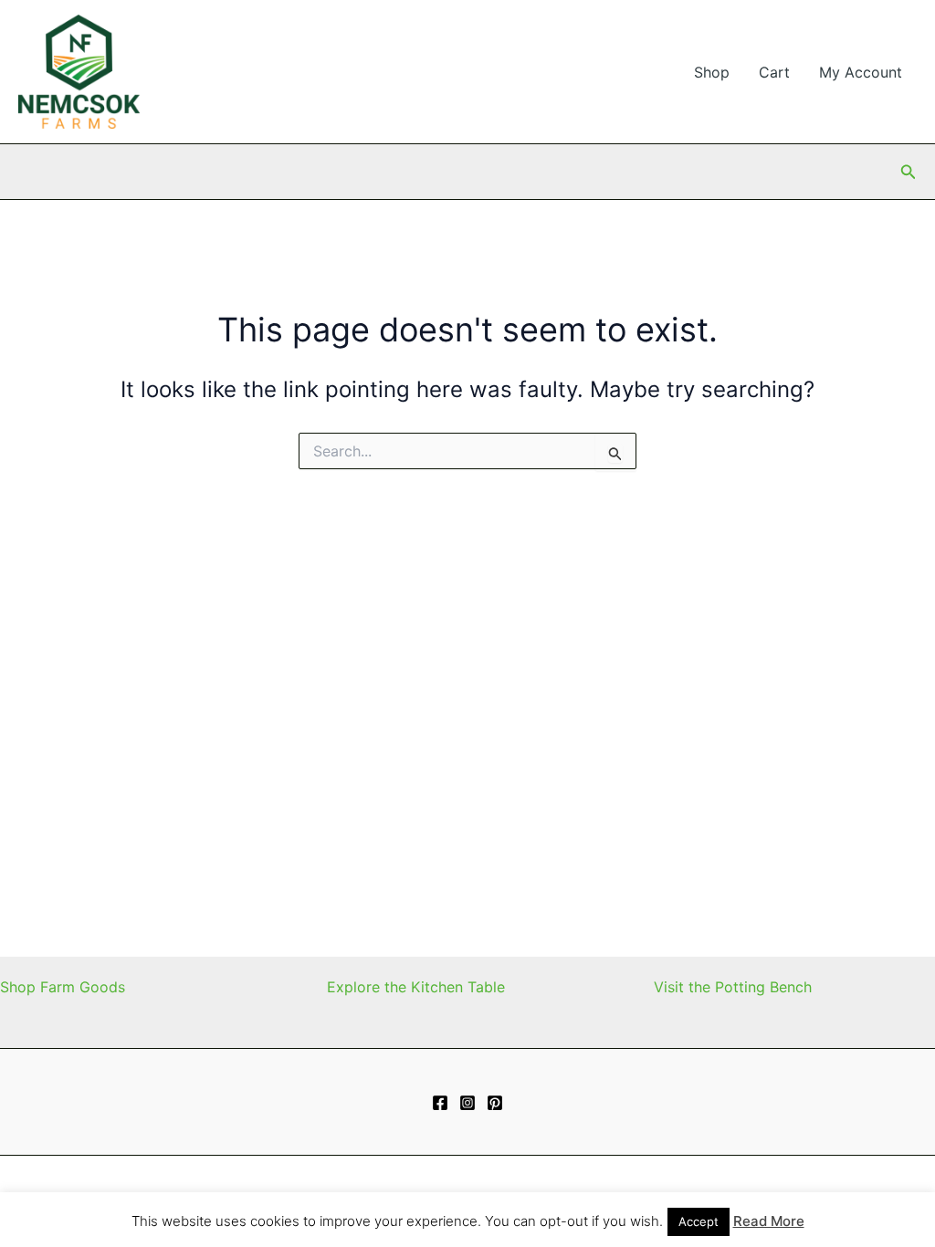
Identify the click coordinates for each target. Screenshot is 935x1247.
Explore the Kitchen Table (416, 987)
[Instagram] (467, 1103)
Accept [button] (698, 1221)
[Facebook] (440, 1103)
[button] (908, 172)
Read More (768, 1221)
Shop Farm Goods (62, 987)
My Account (860, 72)
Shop (712, 72)
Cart (774, 72)
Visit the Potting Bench (733, 987)
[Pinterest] (495, 1103)
